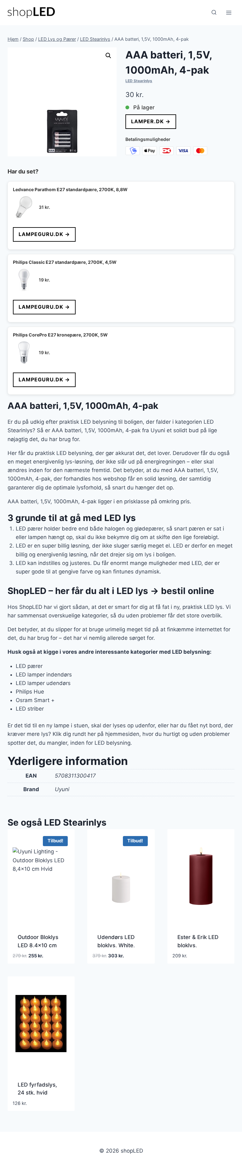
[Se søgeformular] (214, 12)
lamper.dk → (150, 121)
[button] (108, 55)
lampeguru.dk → (44, 234)
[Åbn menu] (228, 12)
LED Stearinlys (138, 80)
